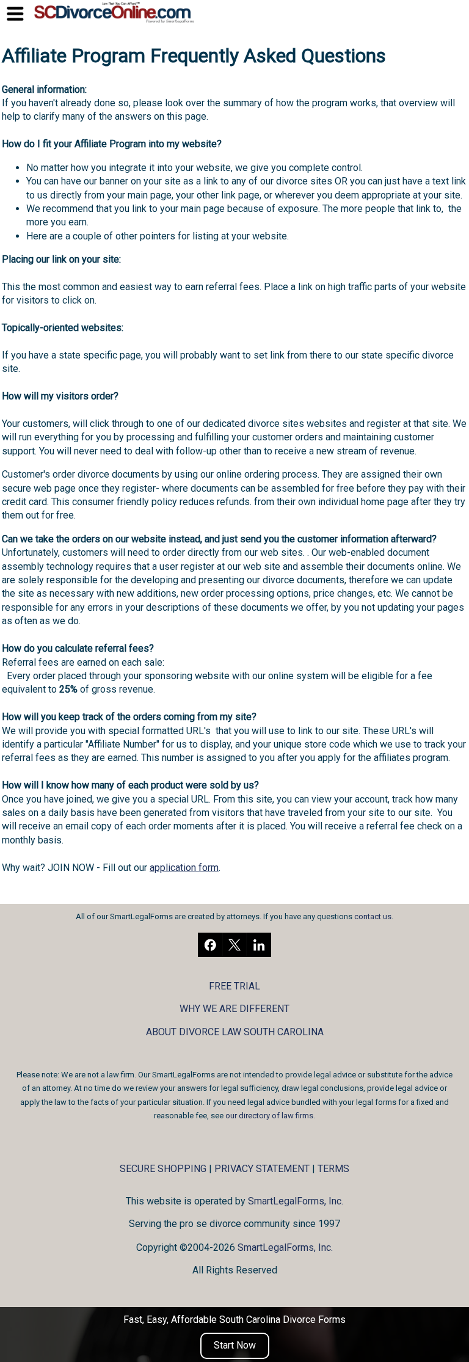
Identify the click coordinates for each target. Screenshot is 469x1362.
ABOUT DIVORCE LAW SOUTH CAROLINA (235, 1032)
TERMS (333, 1168)
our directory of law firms (269, 1115)
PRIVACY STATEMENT (262, 1168)
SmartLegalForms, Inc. (295, 1201)
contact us (372, 916)
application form (184, 867)
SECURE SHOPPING (163, 1168)
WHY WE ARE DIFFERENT (234, 1008)
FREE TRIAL (234, 986)
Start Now (235, 1345)
